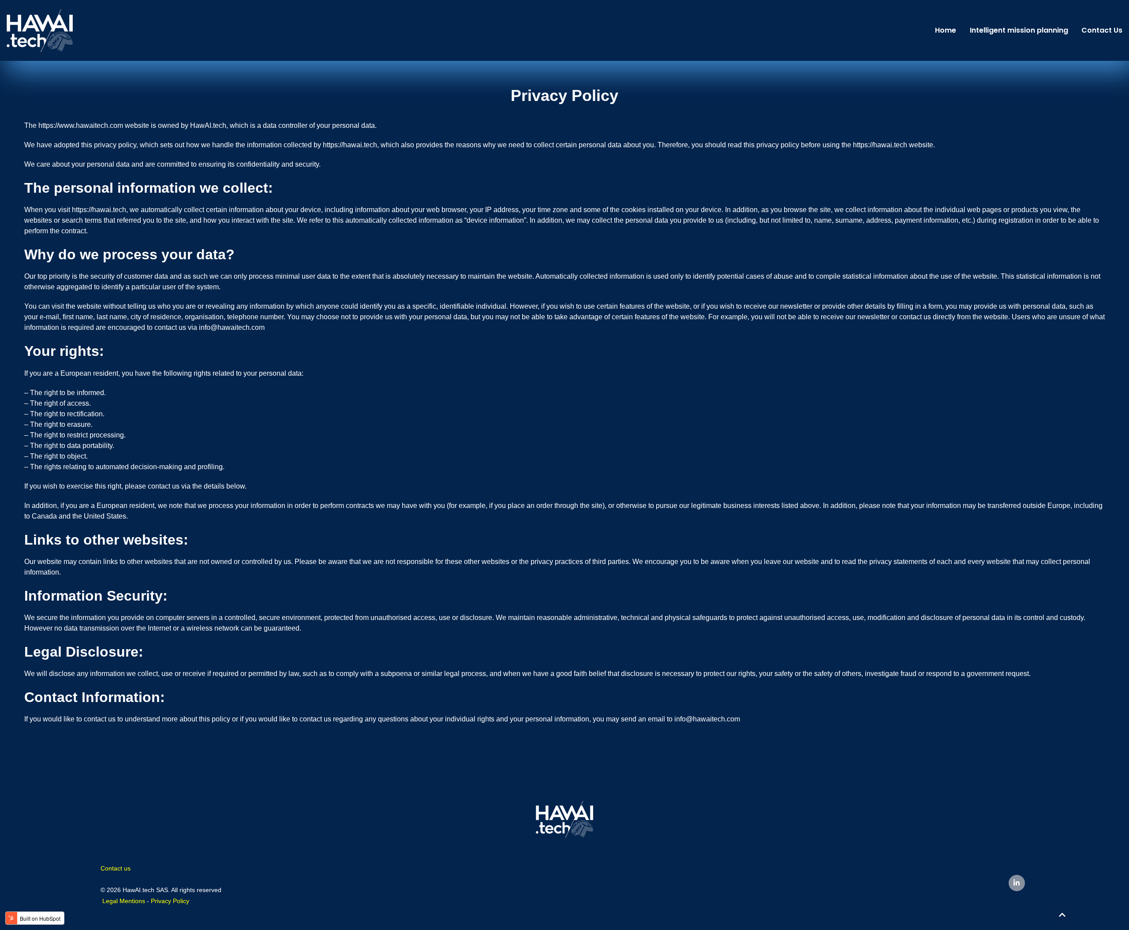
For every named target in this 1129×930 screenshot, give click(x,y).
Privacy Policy (170, 900)
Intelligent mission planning (1019, 30)
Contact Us (1101, 30)
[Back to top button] (1062, 915)
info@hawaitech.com (232, 327)
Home (945, 30)
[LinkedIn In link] (1017, 883)
